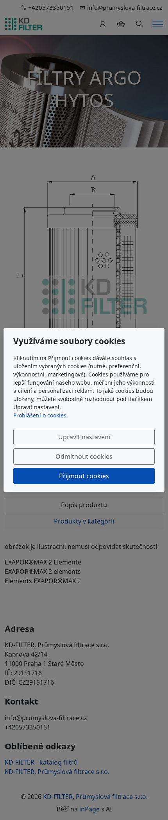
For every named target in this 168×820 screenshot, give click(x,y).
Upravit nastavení (84, 437)
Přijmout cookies (84, 476)
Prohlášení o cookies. (40, 415)
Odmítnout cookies (84, 456)
